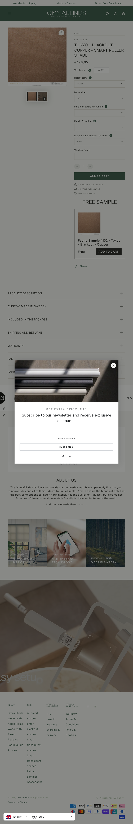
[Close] (113, 365)
